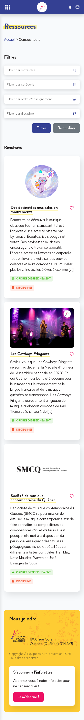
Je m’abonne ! (28, 697)
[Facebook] (70, 7)
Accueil (9, 39)
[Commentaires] (77, 7)
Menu (7, 7)
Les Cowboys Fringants (30, 354)
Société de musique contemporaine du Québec (33, 498)
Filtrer (41, 128)
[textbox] (20, 85)
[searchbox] (39, 100)
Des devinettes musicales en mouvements (34, 209)
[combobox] (42, 85)
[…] (71, 269)
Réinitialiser (66, 128)
